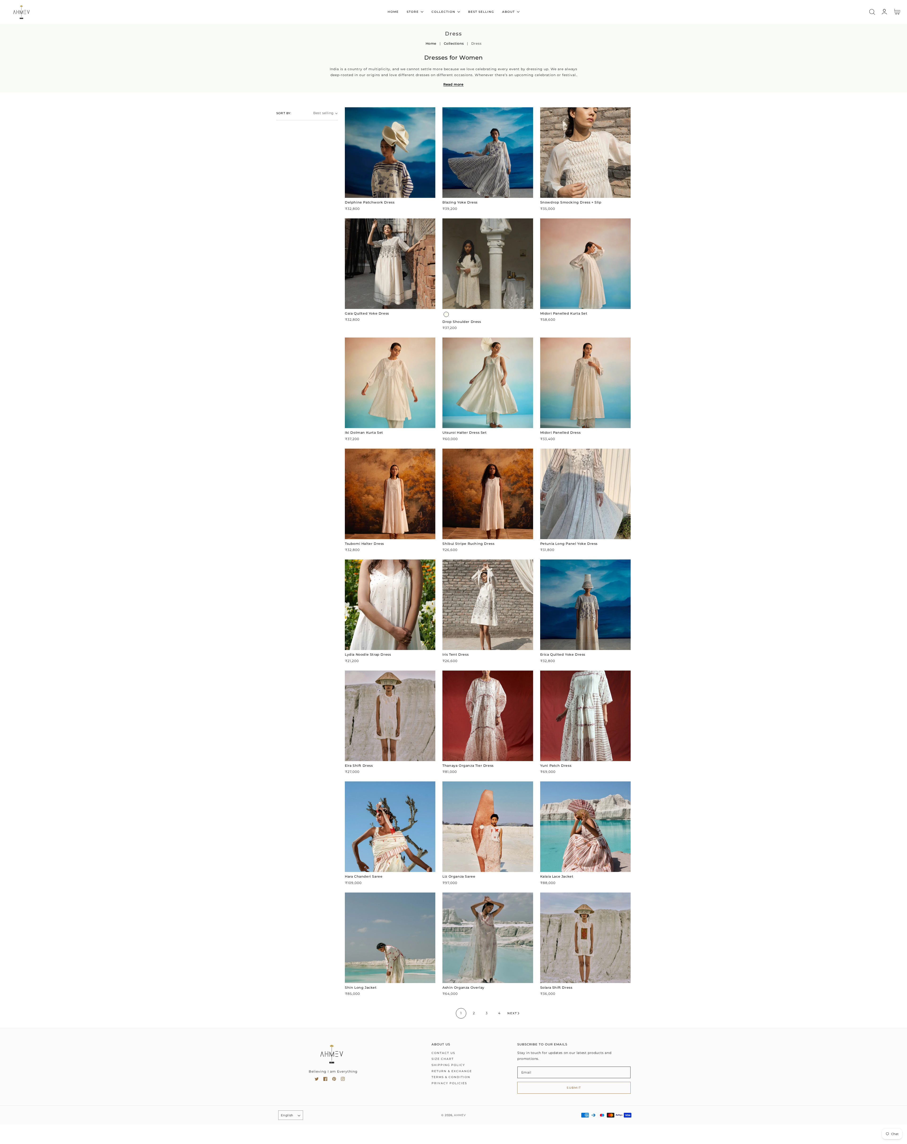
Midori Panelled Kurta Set (563, 313)
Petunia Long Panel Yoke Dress (569, 544)
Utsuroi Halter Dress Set (464, 432)
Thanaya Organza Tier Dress (468, 765)
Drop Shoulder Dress (461, 322)
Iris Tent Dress (455, 654)
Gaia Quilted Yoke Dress (367, 313)
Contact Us (443, 1053)
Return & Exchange (452, 1071)
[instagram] (343, 1080)
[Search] (872, 12)
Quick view (390, 193)
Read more (453, 84)
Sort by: (284, 113)
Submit (574, 1087)
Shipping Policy (448, 1065)
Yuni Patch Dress (556, 765)
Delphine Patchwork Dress (369, 202)
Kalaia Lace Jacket (556, 876)
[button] (872, 12)
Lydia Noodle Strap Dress (368, 654)
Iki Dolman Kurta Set (364, 432)
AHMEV (460, 1115)
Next (512, 1013)
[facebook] (325, 1080)
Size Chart (443, 1059)
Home (431, 43)
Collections (454, 43)
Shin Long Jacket (361, 987)
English (287, 1115)
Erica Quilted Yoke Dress (562, 654)
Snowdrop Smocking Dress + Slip (571, 202)
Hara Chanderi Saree (363, 876)
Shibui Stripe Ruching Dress (468, 544)
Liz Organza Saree (458, 876)
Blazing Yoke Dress (460, 202)
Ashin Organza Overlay (463, 987)
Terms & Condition (451, 1077)
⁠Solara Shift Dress (556, 987)
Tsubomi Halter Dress (364, 544)
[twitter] (317, 1080)
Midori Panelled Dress (560, 432)
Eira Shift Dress (359, 765)
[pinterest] (334, 1080)
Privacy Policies (449, 1083)
